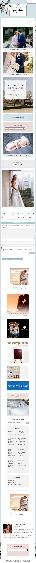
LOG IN (31, 1)
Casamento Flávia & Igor (12, 259)
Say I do (20, 463)
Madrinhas (11, 457)
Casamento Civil (12, 434)
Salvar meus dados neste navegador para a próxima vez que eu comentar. (17, 250)
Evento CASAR (12, 482)
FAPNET (28, 560)
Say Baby (10, 463)
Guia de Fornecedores (14, 484)
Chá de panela (22, 444)
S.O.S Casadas (21, 460)
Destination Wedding (11, 453)
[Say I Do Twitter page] (29, 22)
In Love (32, 217)
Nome (3, 240)
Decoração (21, 449)
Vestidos (10, 468)
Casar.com (11, 444)
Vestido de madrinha (11, 466)
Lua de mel (21, 455)
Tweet (3, 217)
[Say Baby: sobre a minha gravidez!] (18, 143)
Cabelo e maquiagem (21, 432)
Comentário (4, 227)
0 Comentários (21, 217)
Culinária (20, 447)
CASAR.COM (11, 480)
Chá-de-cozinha (12, 447)
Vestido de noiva (22, 465)
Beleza (10, 431)
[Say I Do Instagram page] (27, 22)
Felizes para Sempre (21, 453)
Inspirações (11, 455)
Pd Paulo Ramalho (10, 461)
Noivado (20, 457)
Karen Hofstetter (16, 560)
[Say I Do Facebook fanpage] (32, 22)
